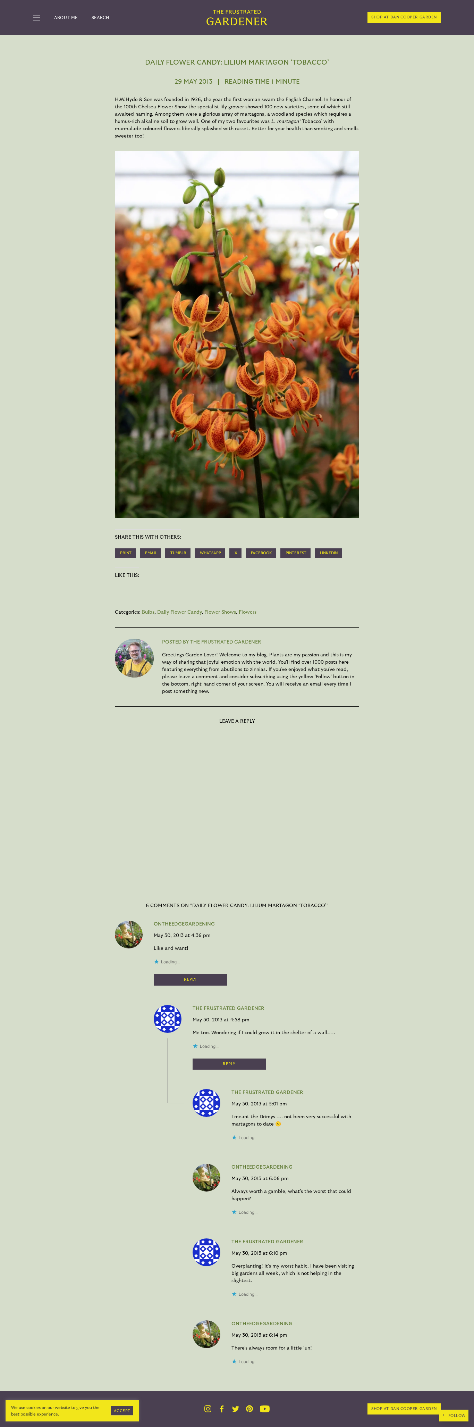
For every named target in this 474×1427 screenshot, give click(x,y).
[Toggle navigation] (36, 17)
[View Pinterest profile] (249, 1408)
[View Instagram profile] (207, 1409)
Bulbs (148, 612)
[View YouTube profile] (265, 1408)
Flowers (247, 612)
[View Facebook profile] (221, 1408)
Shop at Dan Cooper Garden (404, 17)
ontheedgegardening (184, 924)
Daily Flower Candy (179, 612)
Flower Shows (220, 612)
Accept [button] (122, 1410)
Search (100, 18)
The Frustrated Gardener (228, 1008)
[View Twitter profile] (235, 1409)
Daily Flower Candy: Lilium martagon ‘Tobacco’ (237, 62)
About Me (66, 18)
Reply (190, 979)
